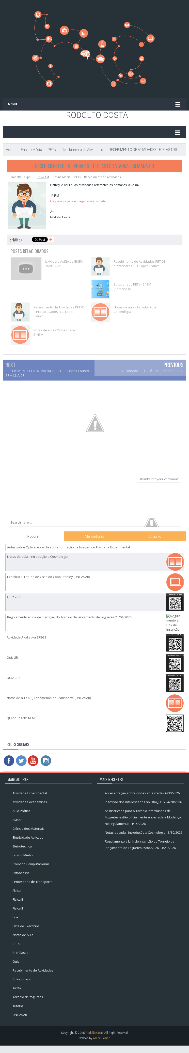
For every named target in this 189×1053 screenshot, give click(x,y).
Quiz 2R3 (13, 597)
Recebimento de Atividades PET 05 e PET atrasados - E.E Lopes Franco (59, 311)
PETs (77, 177)
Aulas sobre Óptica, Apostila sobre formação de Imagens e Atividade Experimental (68, 547)
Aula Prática (21, 811)
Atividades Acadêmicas (30, 802)
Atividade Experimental (30, 793)
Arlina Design (101, 1038)
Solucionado (22, 979)
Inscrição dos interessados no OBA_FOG (135, 802)
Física (17, 890)
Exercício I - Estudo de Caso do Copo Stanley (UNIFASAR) (48, 576)
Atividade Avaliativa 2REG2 (26, 637)
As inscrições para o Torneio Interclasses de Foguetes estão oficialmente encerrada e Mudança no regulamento (143, 817)
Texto (17, 988)
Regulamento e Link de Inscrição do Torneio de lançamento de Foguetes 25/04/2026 (69, 617)
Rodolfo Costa (97, 115)
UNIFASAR (20, 1014)
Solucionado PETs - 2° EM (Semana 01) (132, 286)
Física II (18, 899)
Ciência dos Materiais (29, 828)
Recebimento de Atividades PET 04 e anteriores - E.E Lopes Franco (139, 263)
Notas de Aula (23, 935)
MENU (12, 104)
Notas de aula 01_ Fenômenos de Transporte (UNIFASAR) (49, 698)
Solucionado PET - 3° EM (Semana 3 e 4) (151, 370)
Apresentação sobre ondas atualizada (134, 793)
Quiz (16, 961)
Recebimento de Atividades (102, 177)
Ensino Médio (62, 177)
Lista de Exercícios (26, 926)
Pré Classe (21, 952)
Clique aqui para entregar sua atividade (78, 201)
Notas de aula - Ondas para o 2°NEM (55, 332)
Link (15, 917)
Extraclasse (21, 873)
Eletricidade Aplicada (28, 837)
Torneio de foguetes (28, 997)
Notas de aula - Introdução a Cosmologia (135, 309)
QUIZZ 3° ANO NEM (21, 718)
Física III (18, 908)
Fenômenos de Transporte (32, 881)
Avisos (17, 819)
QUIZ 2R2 (13, 677)
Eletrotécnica (22, 846)
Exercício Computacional (31, 864)
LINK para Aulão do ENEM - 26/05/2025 (64, 263)
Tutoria (18, 1006)
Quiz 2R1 (13, 657)
